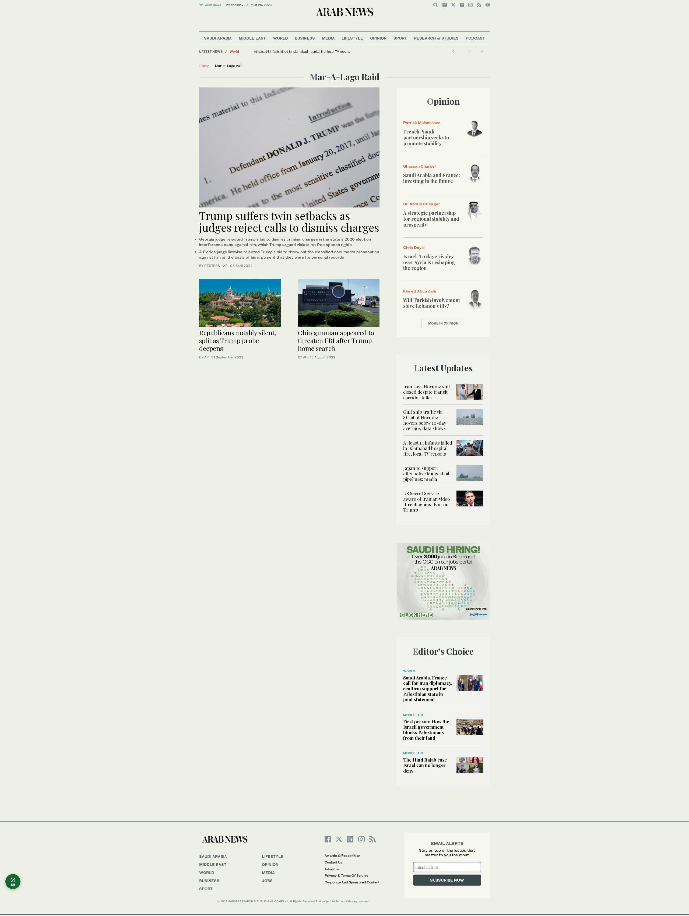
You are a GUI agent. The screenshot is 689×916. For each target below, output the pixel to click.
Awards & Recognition (342, 856)
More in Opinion (443, 323)
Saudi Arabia (218, 38)
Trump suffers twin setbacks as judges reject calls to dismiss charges (289, 221)
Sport (400, 38)
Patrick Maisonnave (422, 122)
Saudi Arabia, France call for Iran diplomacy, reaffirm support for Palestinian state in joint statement (427, 689)
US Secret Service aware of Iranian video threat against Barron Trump (426, 501)
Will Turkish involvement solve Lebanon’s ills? (431, 303)
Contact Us (333, 862)
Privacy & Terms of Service (346, 875)
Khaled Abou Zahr (420, 291)
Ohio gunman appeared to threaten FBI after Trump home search (336, 340)
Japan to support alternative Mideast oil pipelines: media (426, 473)
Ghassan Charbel (419, 166)
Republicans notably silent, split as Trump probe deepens (237, 340)
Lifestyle (352, 38)
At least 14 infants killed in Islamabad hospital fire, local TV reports (302, 52)
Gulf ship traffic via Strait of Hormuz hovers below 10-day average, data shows (424, 420)
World (280, 38)
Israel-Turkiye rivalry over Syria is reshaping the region (429, 262)
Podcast (475, 38)
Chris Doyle (414, 247)
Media (328, 38)
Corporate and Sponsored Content (352, 882)
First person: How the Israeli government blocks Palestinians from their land (426, 729)
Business (305, 38)
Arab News (213, 5)
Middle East (252, 38)
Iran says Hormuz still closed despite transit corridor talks (426, 391)
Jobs (267, 880)
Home (204, 65)
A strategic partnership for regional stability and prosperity (431, 219)
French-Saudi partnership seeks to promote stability (426, 137)
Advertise (332, 869)
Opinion (378, 38)
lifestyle (272, 856)
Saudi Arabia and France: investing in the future (431, 178)
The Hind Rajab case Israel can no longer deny (425, 765)
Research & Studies (436, 38)
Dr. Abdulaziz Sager (421, 204)
